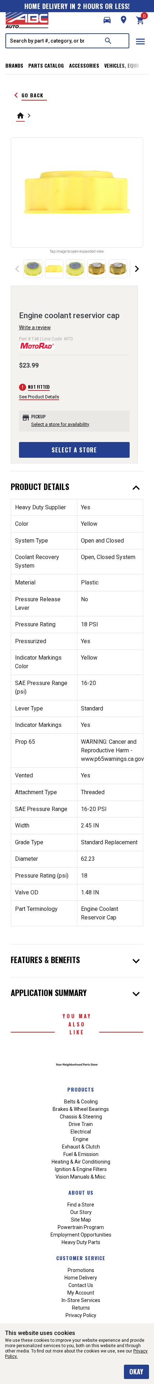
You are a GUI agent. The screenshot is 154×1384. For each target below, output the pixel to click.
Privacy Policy (81, 1315)
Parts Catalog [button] (46, 65)
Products (80, 1089)
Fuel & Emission (80, 1154)
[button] (107, 20)
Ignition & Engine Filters (81, 1169)
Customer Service (80, 1258)
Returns (81, 1308)
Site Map (81, 1220)
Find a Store (80, 1205)
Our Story (81, 1212)
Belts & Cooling (81, 1101)
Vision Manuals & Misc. (81, 1177)
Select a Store (74, 450)
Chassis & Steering (81, 1117)
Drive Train (81, 1124)
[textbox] (47, 41)
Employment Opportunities (80, 1235)
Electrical (81, 1132)
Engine (80, 1139)
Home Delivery (80, 1278)
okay (136, 1371)
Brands (14, 65)
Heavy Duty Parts (81, 1242)
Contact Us (80, 1285)
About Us (80, 1192)
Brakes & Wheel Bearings (81, 1109)
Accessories (84, 65)
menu (140, 41)
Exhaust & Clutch (81, 1147)
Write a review (35, 327)
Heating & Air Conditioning (81, 1162)
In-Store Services (81, 1300)
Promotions (81, 1270)
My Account (80, 1293)
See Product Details (39, 396)
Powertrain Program (81, 1227)
